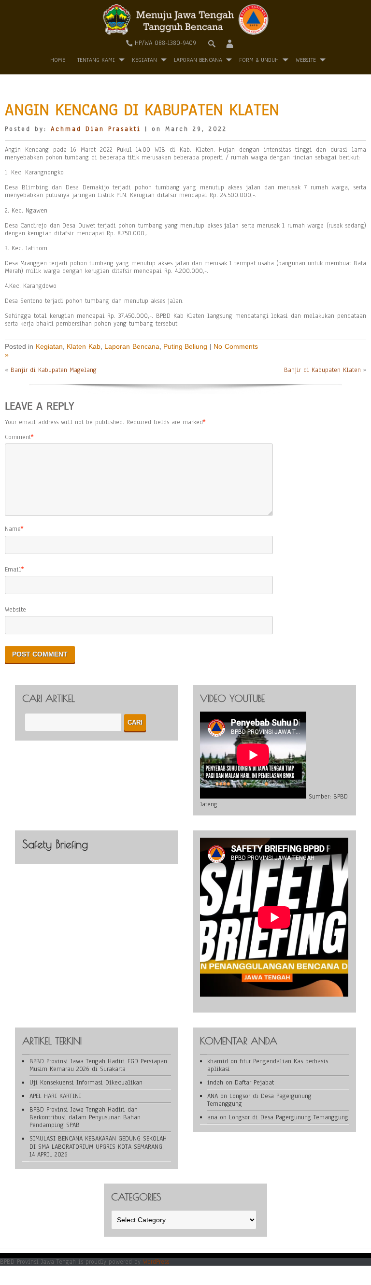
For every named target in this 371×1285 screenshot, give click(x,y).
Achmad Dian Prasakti (96, 129)
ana (212, 1117)
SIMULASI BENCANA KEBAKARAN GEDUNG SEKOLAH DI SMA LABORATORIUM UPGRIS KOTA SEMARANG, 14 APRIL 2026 (98, 1146)
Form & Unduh (259, 60)
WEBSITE (306, 60)
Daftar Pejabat (254, 1082)
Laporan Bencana (198, 60)
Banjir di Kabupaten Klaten (322, 370)
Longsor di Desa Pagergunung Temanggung (259, 1100)
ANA (212, 1096)
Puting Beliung (185, 346)
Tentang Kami (96, 60)
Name (13, 529)
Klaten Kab (83, 346)
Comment (18, 437)
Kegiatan (144, 60)
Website (15, 610)
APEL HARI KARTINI (55, 1096)
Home (57, 60)
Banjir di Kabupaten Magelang (54, 370)
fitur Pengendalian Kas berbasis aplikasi (267, 1065)
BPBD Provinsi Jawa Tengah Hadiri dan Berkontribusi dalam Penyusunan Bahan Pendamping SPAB (85, 1117)
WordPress (156, 1261)
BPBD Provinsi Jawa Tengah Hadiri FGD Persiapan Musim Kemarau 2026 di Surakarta (98, 1065)
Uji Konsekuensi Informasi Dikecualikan (86, 1082)
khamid (217, 1061)
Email (13, 569)
